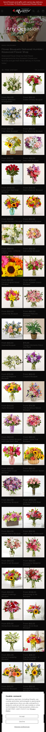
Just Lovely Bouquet (31, 251)
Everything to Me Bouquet (30, 595)
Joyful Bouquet (8, 408)
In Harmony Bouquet (10, 502)
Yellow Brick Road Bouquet (30, 627)
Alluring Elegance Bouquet (9, 377)
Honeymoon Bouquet (10, 626)
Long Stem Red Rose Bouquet (10, 191)
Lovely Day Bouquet (10, 314)
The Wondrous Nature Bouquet (32, 409)
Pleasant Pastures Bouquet (30, 315)
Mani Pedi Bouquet (31, 161)
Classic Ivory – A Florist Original (11, 252)
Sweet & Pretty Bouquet (33, 100)
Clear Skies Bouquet (10, 131)
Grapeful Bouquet (30, 376)
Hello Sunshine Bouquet (11, 161)
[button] (33, 11)
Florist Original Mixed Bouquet (10, 283)
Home (4, 45)
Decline (22, 722)
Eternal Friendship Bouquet (9, 658)
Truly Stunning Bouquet (33, 131)
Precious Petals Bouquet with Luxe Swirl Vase (12, 440)
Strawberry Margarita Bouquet (32, 564)
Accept (22, 716)
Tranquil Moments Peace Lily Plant (33, 346)
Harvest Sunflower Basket (33, 471)
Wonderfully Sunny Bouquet (31, 690)
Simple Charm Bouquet (11, 534)
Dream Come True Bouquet (30, 440)
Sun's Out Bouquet (9, 689)
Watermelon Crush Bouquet (9, 472)
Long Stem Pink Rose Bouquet (32, 503)
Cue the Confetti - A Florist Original (31, 658)
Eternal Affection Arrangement (8, 101)
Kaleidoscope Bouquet (32, 221)
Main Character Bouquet (33, 190)
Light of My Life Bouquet (33, 534)
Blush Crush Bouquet (10, 563)
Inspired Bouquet (9, 345)
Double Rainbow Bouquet (12, 221)
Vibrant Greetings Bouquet (9, 595)
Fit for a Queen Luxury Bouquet (32, 283)
